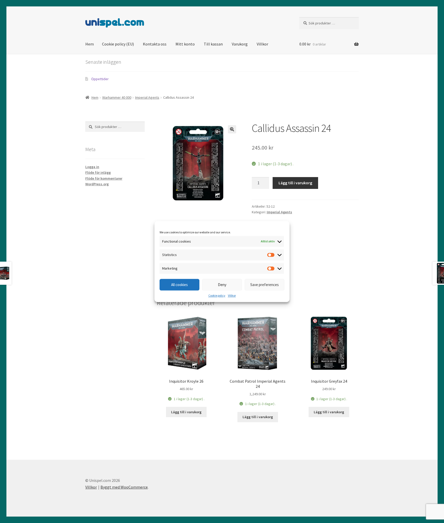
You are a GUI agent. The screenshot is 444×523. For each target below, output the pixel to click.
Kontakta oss (154, 44)
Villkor (232, 296)
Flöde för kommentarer (103, 178)
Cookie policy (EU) (118, 44)
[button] (232, 129)
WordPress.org (97, 184)
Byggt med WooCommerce (124, 487)
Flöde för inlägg (98, 172)
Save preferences (264, 284)
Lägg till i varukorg (295, 182)
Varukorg (240, 44)
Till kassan (213, 44)
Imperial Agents (147, 97)
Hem (89, 44)
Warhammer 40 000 (116, 97)
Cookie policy (216, 296)
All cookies (179, 284)
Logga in (92, 166)
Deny (222, 284)
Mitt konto (185, 44)
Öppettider (100, 79)
